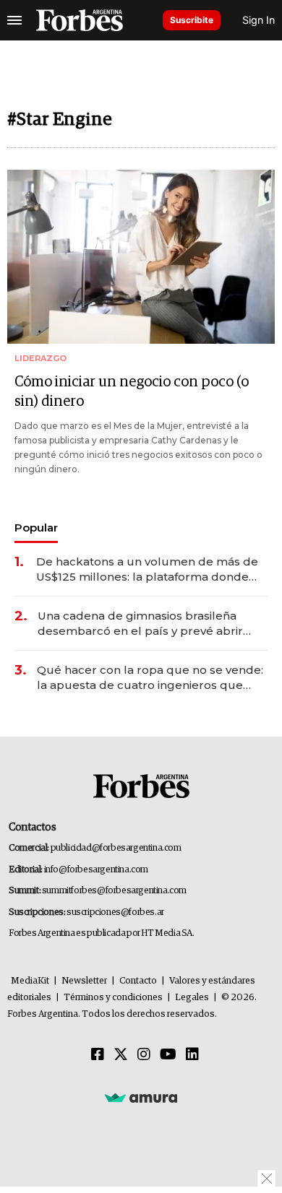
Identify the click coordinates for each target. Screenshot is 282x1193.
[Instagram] (143, 1055)
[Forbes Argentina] (79, 20)
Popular (36, 527)
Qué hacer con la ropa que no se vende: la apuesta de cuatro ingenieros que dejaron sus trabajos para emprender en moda (151, 678)
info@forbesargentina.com (96, 870)
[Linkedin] (192, 1055)
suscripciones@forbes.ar (115, 912)
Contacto (138, 981)
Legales (192, 997)
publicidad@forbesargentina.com (116, 848)
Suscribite (191, 19)
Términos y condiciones (113, 997)
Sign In (258, 20)
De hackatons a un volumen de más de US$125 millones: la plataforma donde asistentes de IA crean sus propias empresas (147, 569)
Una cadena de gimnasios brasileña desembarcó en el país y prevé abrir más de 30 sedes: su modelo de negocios (140, 623)
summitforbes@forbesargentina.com (114, 890)
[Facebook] (97, 1055)
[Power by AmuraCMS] (141, 1097)
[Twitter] (121, 1055)
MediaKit (30, 981)
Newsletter (84, 981)
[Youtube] (168, 1055)
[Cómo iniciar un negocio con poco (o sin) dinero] (141, 257)
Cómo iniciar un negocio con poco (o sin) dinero (131, 392)
